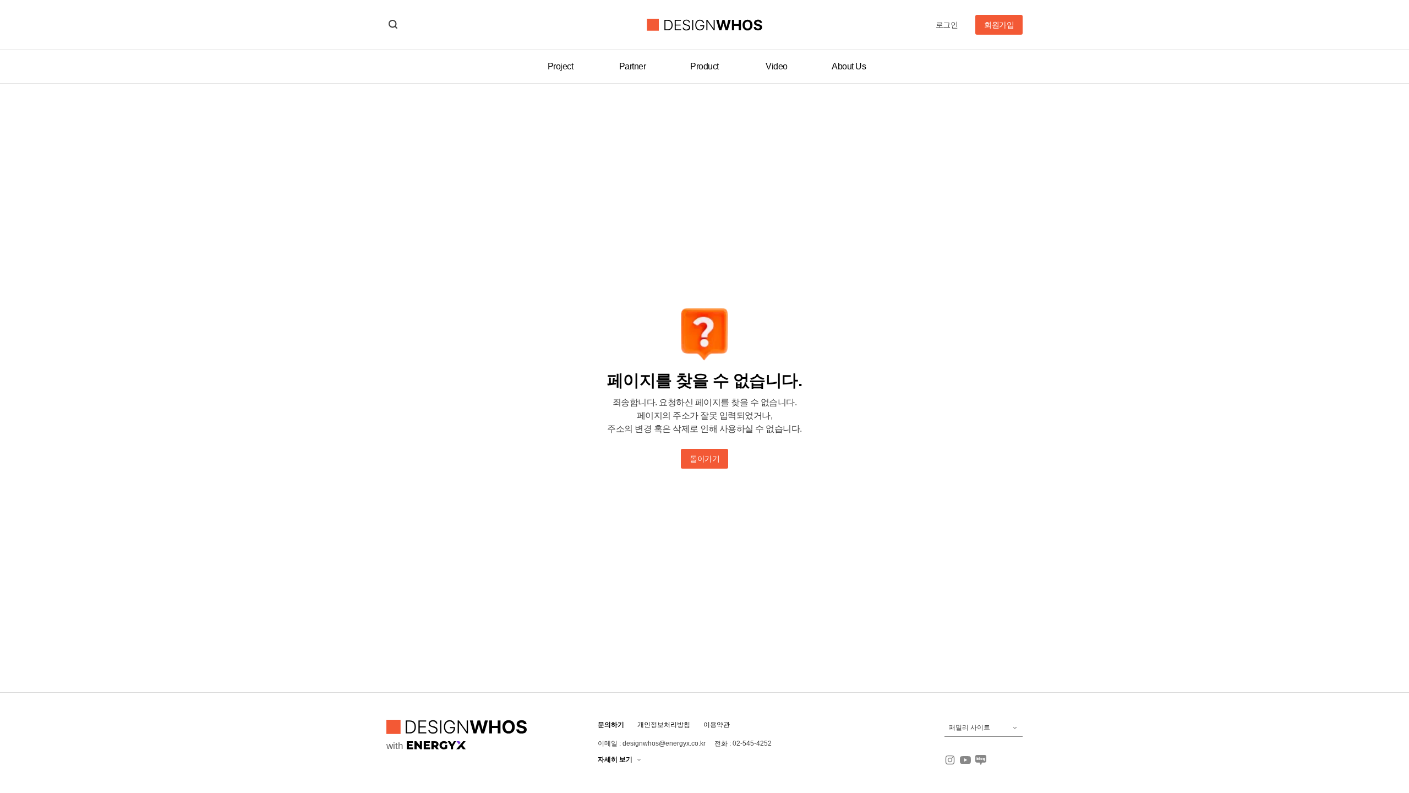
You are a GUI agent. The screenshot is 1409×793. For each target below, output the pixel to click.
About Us (849, 66)
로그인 (947, 24)
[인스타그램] (949, 759)
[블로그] (980, 759)
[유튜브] (965, 759)
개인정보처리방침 (663, 725)
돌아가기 (704, 458)
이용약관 (716, 725)
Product (704, 66)
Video (777, 66)
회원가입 (999, 24)
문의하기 (611, 725)
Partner (632, 66)
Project (561, 66)
